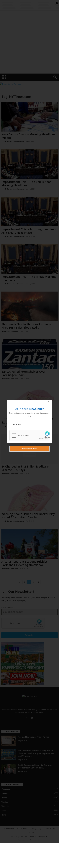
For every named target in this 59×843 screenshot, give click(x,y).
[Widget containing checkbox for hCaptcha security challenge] (29, 435)
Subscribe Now (30, 448)
